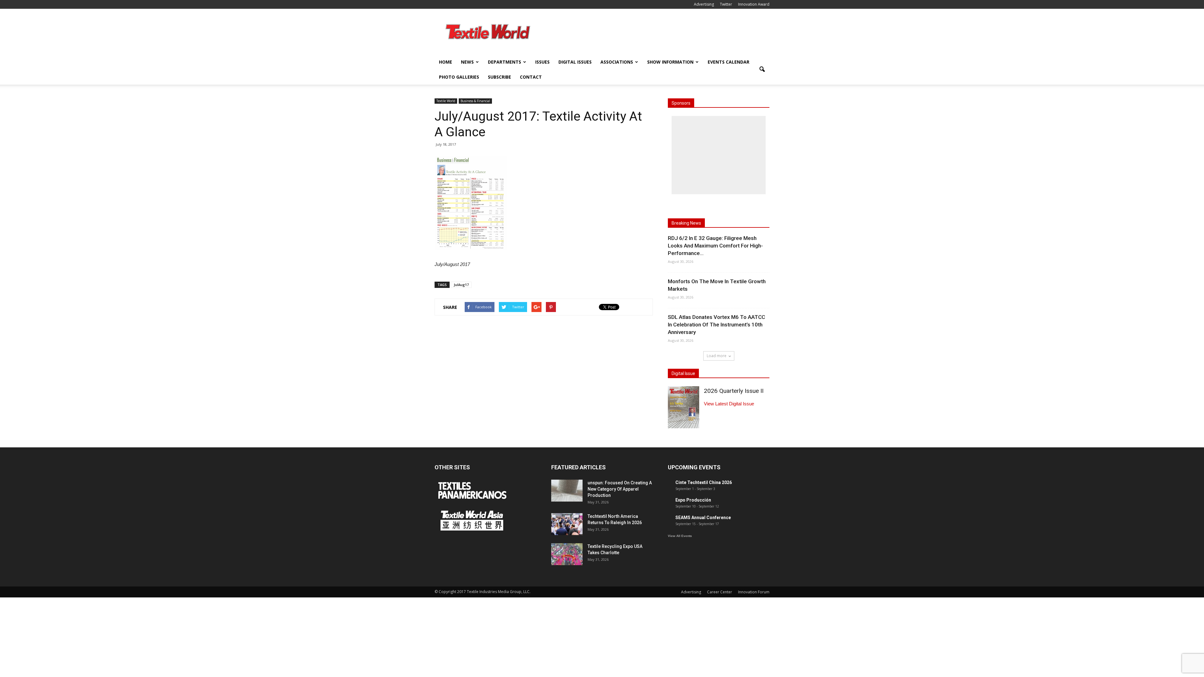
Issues (542, 62)
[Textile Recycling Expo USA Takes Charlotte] (567, 554)
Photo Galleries (459, 77)
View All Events (680, 536)
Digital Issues (575, 62)
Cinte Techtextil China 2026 (703, 482)
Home (445, 62)
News (467, 62)
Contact (531, 77)
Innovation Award (753, 4)
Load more (716, 355)
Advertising (704, 4)
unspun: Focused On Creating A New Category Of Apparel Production (620, 489)
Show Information (670, 62)
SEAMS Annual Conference (703, 517)
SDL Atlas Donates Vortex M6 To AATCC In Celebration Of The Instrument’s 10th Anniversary (716, 324)
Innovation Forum (753, 592)
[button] (761, 69)
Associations (616, 62)
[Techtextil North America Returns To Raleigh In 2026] (567, 524)
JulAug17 (461, 284)
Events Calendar (728, 62)
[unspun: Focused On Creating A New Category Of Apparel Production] (567, 491)
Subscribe (499, 77)
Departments (504, 62)
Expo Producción (693, 500)
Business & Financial (475, 101)
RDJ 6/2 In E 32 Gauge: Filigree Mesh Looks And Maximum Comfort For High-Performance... (715, 245)
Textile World (445, 101)
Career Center (719, 592)
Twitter (726, 4)
